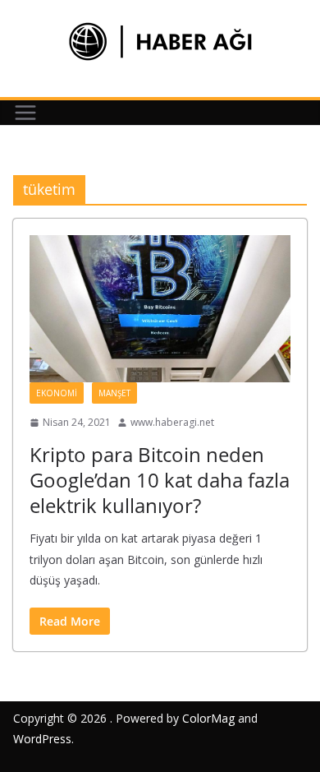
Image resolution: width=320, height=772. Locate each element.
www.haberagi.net (172, 422)
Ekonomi (56, 393)
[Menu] (25, 112)
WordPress (42, 739)
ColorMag (208, 718)
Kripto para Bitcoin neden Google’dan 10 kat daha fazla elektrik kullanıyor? (160, 480)
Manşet (114, 393)
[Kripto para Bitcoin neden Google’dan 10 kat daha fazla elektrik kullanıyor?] (160, 308)
